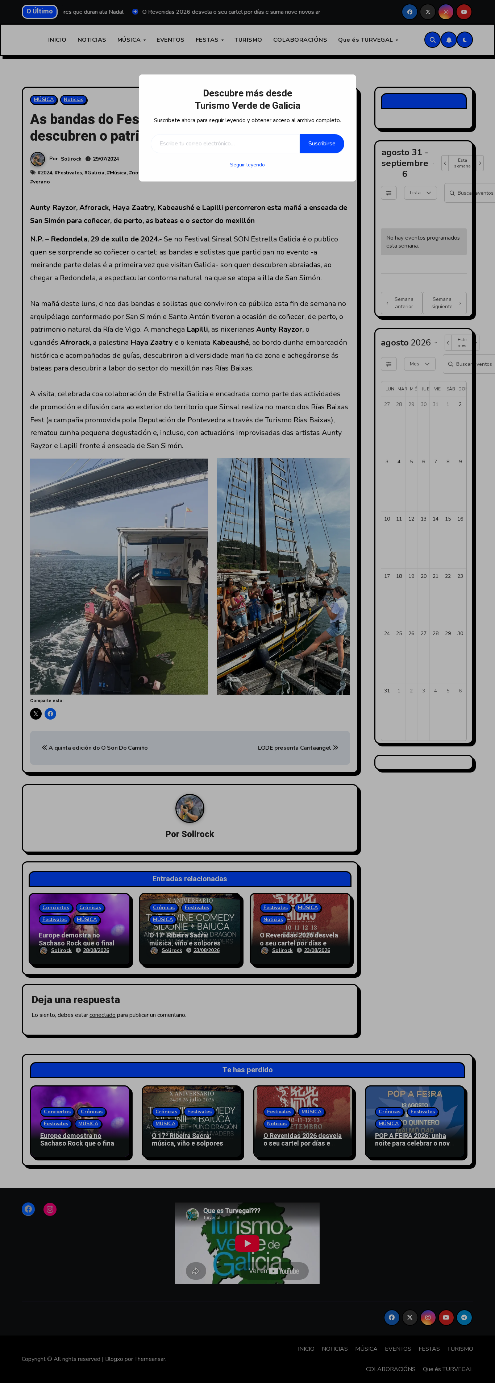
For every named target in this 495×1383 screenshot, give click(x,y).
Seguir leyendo (247, 164)
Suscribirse (322, 144)
